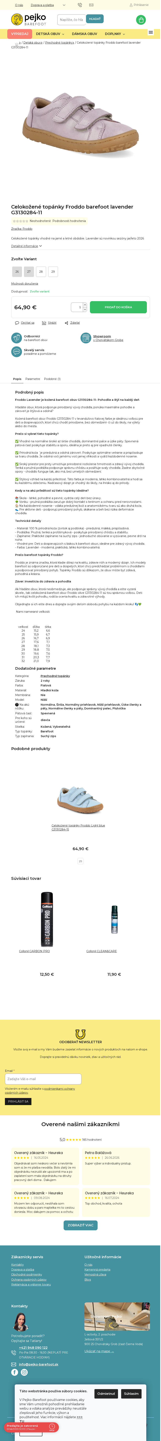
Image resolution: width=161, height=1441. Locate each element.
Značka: (21, 229)
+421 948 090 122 (33, 1348)
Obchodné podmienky (26, 1274)
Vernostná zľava (95, 1274)
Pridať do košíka (118, 307)
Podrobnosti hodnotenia (69, 221)
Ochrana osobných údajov (29, 1279)
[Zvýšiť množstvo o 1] (85, 305)
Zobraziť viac (80, 1225)
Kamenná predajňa (97, 1269)
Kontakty (17, 1264)
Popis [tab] (17, 379)
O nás (19, 5)
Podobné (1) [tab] (52, 379)
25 (80, 861)
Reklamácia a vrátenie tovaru (31, 1284)
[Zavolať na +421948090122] (84, 4)
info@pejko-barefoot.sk (38, 1364)
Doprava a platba (42, 5)
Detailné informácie (24, 246)
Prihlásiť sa (18, 1101)
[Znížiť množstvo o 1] (85, 309)
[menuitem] (19, 34)
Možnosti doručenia (24, 283)
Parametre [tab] (32, 379)
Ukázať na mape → (99, 1351)
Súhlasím (131, 1394)
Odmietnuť (106, 1394)
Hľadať (95, 19)
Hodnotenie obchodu (80, 1124)
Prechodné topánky (55, 676)
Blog (87, 1279)
